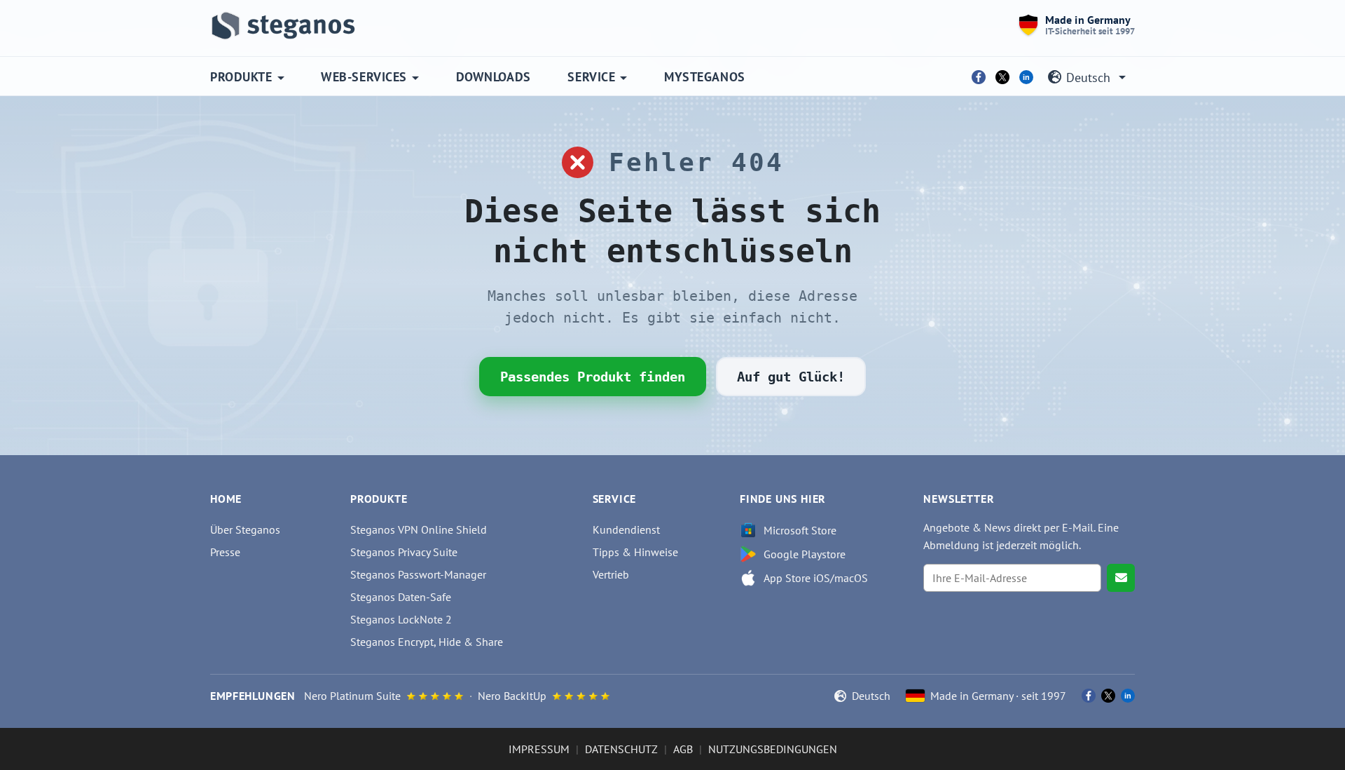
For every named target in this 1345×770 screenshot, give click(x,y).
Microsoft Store (800, 530)
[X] (1002, 77)
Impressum (539, 749)
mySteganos (704, 77)
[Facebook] (979, 77)
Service (591, 77)
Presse (225, 552)
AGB (683, 749)
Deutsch (1088, 77)
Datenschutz (621, 749)
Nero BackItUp (512, 696)
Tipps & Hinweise (635, 552)
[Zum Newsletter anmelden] (1121, 578)
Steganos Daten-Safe (400, 597)
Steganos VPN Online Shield (418, 529)
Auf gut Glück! (791, 376)
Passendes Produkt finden (592, 376)
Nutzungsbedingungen (772, 749)
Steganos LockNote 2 (401, 619)
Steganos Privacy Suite (403, 552)
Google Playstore (805, 554)
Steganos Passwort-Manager (418, 574)
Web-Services (363, 77)
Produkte (241, 77)
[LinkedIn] (1026, 77)
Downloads (493, 77)
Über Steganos (245, 529)
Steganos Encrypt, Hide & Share (426, 642)
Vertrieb (611, 574)
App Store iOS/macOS (816, 578)
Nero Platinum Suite (352, 696)
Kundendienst (626, 529)
